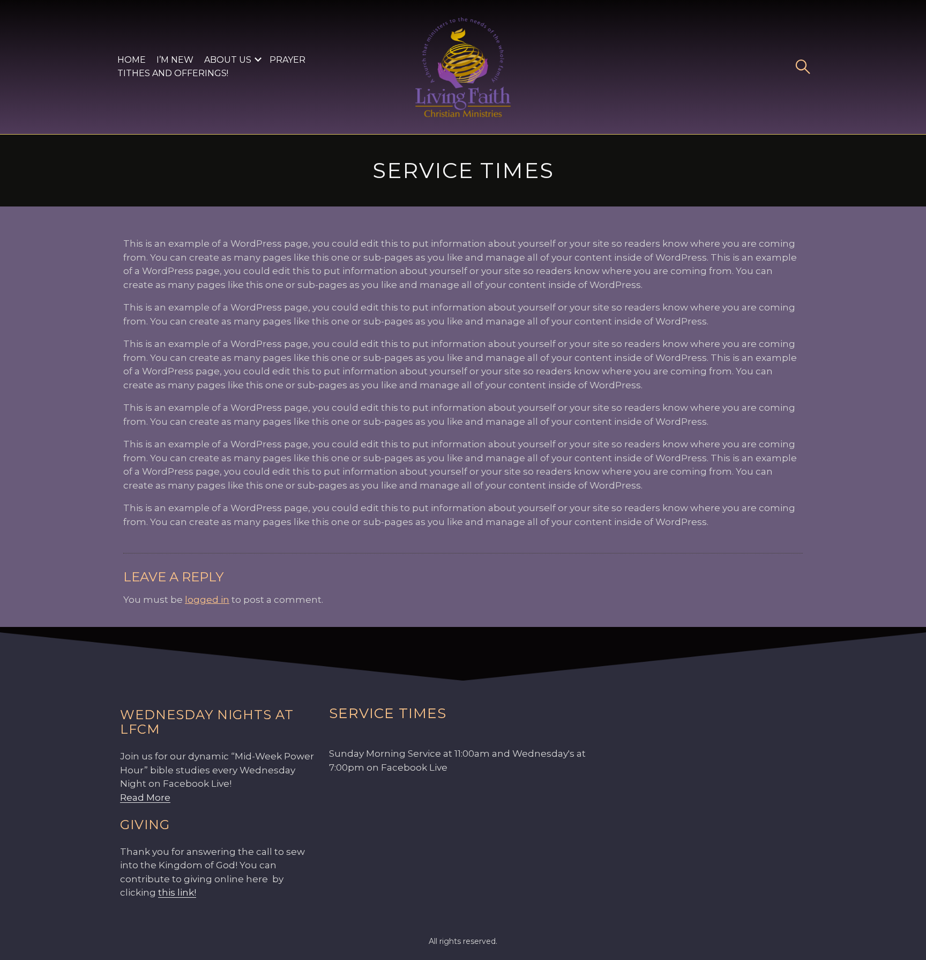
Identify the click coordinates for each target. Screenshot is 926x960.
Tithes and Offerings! (172, 73)
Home (131, 60)
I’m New (174, 60)
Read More (145, 797)
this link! (177, 892)
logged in (207, 599)
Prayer (287, 60)
